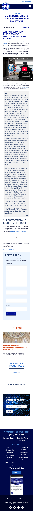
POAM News (16, 13)
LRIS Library (9, 462)
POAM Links (23, 457)
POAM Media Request (9, 456)
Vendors (23, 455)
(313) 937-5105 (28, 2)
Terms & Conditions (21, 499)
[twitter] (14, 508)
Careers (9, 460)
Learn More (6, 357)
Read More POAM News (9, 250)
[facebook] (10, 508)
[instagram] (18, 508)
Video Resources (23, 460)
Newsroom (9, 452)
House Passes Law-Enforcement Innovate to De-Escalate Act (15, 347)
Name (8, 289)
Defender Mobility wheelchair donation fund (14, 232)
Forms (9, 447)
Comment (9, 263)
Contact (6, 438)
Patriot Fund (25, 87)
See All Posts (16, 372)
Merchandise (23, 452)
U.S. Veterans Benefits (23, 448)
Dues (12, 438)
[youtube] (22, 508)
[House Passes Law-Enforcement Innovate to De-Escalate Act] (16, 337)
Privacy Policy (11, 499)
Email (7, 297)
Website (8, 305)
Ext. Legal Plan (9, 450)
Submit (9, 411)
